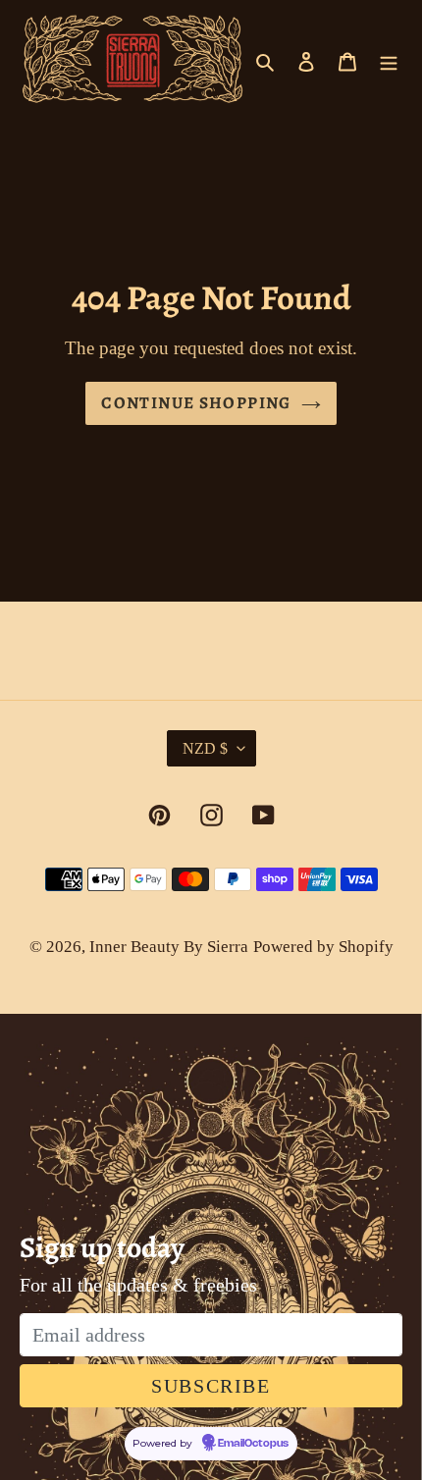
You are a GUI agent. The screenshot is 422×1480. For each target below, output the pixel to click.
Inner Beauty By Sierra (168, 946)
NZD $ (205, 748)
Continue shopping (195, 403)
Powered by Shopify (323, 946)
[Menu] (388, 58)
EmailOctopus (253, 1444)
